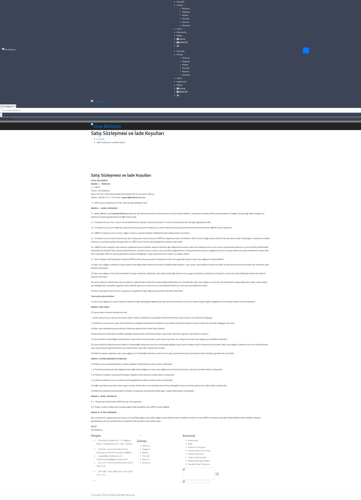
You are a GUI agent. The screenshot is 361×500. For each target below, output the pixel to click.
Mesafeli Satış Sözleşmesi (199, 464)
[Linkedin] (97, 480)
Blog (190, 443)
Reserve (186, 8)
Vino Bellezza (112, 494)
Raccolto (186, 18)
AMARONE (183, 42)
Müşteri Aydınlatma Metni (199, 460)
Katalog (182, 38)
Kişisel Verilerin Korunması (199, 450)
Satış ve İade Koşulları (197, 457)
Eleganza (186, 11)
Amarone (186, 25)
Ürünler (180, 5)
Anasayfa (180, 1)
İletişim (180, 35)
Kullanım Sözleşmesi (197, 447)
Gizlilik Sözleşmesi (196, 453)
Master (185, 15)
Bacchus (185, 21)
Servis (179, 28)
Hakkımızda (181, 32)
